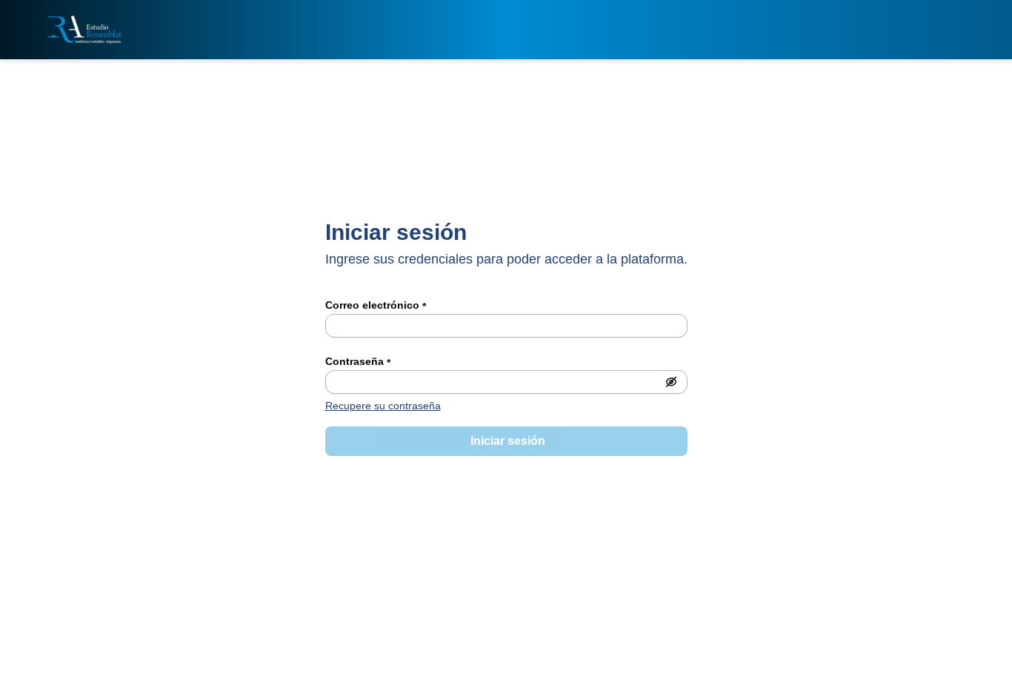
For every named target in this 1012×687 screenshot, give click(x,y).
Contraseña (357, 362)
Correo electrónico (375, 305)
